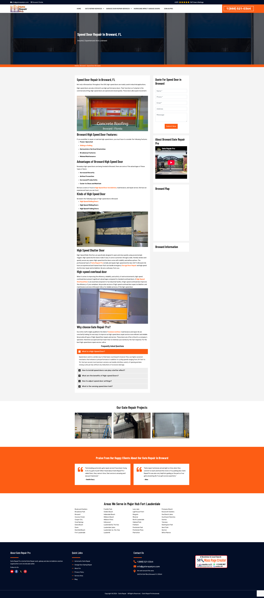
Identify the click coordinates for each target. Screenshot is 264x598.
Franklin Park (108, 509)
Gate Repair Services (93, 9)
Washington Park (167, 525)
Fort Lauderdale (80, 533)
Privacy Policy (79, 572)
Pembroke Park (138, 527)
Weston (164, 530)
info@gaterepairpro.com (20, 2)
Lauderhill (107, 533)
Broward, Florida (37, 2)
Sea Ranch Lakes (167, 514)
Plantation (136, 533)
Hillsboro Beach (109, 517)
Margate (135, 514)
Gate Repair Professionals (150, 593)
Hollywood (107, 522)
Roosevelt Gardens (168, 512)
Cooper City (79, 520)
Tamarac (165, 522)
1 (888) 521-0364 (238, 8)
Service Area (79, 576)
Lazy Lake (136, 509)
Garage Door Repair (129, 265)
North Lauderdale (138, 520)
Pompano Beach (167, 509)
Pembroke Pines (138, 530)
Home (79, 9)
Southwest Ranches (168, 517)
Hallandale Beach (109, 514)
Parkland (135, 525)
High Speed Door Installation (105, 188)
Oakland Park (137, 522)
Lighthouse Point (138, 512)
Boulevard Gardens (81, 509)
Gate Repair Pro (97, 263)
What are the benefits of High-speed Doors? (100, 376)
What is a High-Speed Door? (93, 351)
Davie (76, 527)
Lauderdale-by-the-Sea (112, 530)
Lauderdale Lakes (109, 527)
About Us (78, 568)
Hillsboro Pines (108, 520)
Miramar (135, 517)
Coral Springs (79, 522)
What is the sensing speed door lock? (97, 386)
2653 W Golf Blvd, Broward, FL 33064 (149, 574)
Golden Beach (108, 512)
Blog (76, 579)
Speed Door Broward (93, 66)
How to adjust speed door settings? (97, 381)
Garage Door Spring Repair (83, 565)
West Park (165, 527)
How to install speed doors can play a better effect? (103, 370)
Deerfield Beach (80, 530)
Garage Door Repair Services (118, 9)
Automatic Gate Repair (82, 561)
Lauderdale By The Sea (111, 525)
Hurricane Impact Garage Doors (147, 9)
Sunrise (164, 520)
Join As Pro (168, 9)
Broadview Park (80, 512)
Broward (83, 66)
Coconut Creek (80, 517)
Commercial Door (114, 332)
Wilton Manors (166, 533)
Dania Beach (79, 525)
